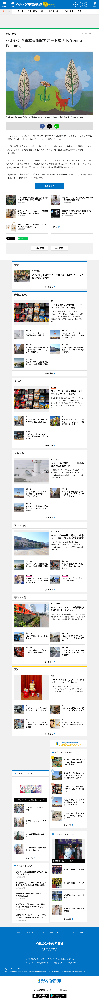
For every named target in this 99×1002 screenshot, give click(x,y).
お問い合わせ (58, 963)
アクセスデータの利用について (38, 963)
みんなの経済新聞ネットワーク (49, 981)
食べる (20, 11)
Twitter (81, 4)
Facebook (75, 4)
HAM (55, 227)
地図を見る (49, 186)
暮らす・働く (54, 11)
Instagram (86, 4)
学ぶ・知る (68, 11)
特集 (79, 11)
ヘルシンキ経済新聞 (26, 4)
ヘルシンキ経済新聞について (34, 959)
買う (43, 11)
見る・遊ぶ (32, 11)
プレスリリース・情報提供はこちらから (63, 959)
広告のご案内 (72, 963)
